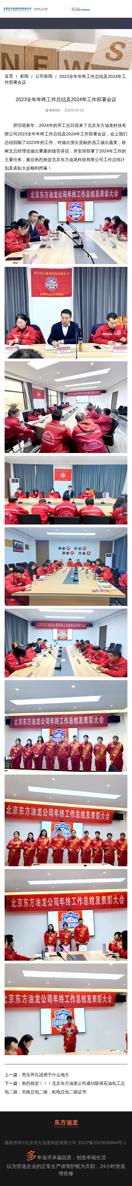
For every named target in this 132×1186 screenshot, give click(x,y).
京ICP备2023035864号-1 (102, 1142)
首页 (9, 76)
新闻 (24, 76)
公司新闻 (43, 76)
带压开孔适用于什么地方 (45, 1074)
